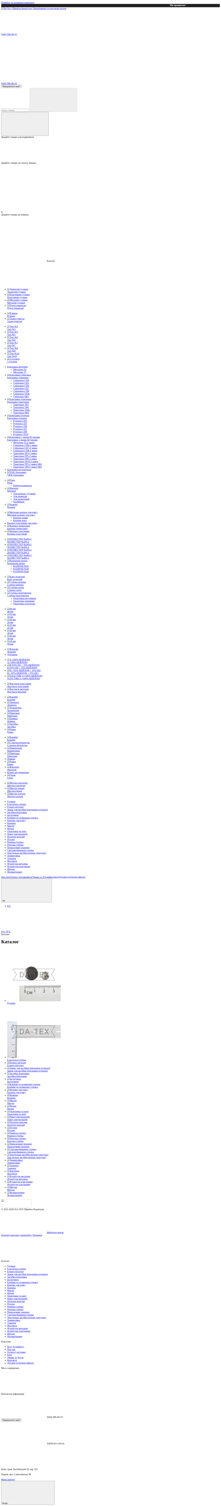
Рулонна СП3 (20, 421)
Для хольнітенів (21, 499)
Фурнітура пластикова (18, 866)
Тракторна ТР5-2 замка (25, 456)
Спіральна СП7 (21, 388)
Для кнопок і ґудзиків (24, 493)
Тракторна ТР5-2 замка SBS (27, 464)
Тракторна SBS (21, 412)
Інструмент (13, 815)
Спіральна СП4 (21, 380)
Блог (30, 877)
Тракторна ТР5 (21, 404)
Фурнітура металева (17, 864)
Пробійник (19, 501)
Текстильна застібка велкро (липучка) (26, 853)
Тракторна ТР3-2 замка (25, 453)
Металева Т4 (19, 369)
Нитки (10, 828)
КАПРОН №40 (21, 571)
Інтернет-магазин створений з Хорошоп (21, 1235)
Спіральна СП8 (21, 391)
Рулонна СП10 (20, 434)
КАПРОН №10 (21, 566)
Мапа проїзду (8, 1479)
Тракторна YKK (21, 410)
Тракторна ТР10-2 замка (25, 461)
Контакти (54, 877)
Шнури (11, 869)
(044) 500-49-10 (9, 34)
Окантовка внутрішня (24, 598)
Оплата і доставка (18, 877)
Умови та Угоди (41, 877)
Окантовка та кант (16, 831)
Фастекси (12, 861)
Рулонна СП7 (20, 429)
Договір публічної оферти (72, 877)
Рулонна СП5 (20, 423)
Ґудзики (11, 801)
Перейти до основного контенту (17, 2)
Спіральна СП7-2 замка (25, 448)
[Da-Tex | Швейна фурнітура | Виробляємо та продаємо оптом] (16, 1206)
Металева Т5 (19, 372)
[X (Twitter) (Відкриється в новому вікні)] (114, 237)
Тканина (11, 858)
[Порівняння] (25, 124)
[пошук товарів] (53, 100)
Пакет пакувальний (17, 834)
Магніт (10, 826)
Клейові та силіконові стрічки (22, 818)
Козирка (11, 823)
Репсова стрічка (15, 845)
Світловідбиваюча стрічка (20, 850)
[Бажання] (110, 150)
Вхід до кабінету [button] (15, 1346)
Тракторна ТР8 (21, 407)
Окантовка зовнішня (23, 601)
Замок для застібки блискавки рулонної (27, 809)
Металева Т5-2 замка (24, 442)
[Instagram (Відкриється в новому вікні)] (68, 237)
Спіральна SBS (21, 396)
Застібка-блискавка (17, 812)
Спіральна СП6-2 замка (25, 445)
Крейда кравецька (22, 485)
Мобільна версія (54, 1232)
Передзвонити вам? (11, 86)
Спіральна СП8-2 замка (25, 450)
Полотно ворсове (16, 836)
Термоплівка (13, 855)
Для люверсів (20, 496)
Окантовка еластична (24, 603)
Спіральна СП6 (21, 385)
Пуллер (11, 839)
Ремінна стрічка (15, 842)
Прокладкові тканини (18, 847)
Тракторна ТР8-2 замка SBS (27, 467)
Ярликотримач (14, 872)
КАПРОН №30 (21, 569)
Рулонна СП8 (20, 431)
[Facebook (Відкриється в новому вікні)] (23, 237)
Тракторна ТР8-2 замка (25, 458)
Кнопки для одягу (16, 820)
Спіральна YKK (21, 394)
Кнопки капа (20, 520)
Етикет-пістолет (15, 807)
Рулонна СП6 (20, 426)
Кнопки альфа (20, 517)
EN (9, 906)
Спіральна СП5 (21, 383)
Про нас (5, 877)
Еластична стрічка (16, 804)
